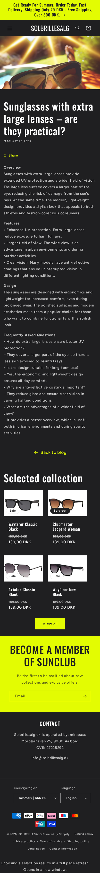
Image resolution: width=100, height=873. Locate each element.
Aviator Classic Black (21, 592)
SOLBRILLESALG (30, 834)
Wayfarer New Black (64, 592)
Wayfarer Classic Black (22, 527)
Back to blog (54, 452)
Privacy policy (25, 841)
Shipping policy (78, 841)
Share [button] (13, 155)
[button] (9, 28)
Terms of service (51, 841)
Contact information (63, 848)
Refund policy (84, 834)
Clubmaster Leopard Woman (66, 527)
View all (50, 624)
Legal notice (36, 848)
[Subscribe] (84, 696)
